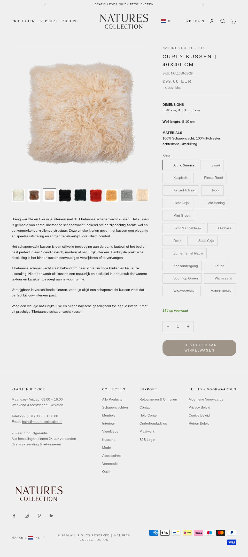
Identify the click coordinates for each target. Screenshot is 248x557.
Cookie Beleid (199, 415)
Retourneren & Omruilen (158, 399)
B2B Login (194, 21)
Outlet (106, 472)
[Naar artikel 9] (142, 195)
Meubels (108, 415)
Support (48, 21)
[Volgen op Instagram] (26, 515)
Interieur (108, 423)
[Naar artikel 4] (65, 195)
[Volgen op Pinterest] (39, 515)
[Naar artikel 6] (96, 195)
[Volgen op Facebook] (14, 515)
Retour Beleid (199, 423)
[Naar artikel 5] (80, 195)
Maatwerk (147, 431)
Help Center (149, 415)
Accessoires (111, 456)
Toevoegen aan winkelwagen (199, 347)
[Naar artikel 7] (111, 195)
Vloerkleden (111, 431)
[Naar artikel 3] (49, 195)
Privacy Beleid (199, 407)
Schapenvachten (115, 407)
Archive (70, 21)
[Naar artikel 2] (34, 195)
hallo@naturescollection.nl (42, 422)
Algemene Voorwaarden (207, 399)
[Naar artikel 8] (127, 195)
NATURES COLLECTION (184, 48)
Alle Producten (113, 399)
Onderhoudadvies (153, 423)
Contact (145, 407)
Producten (23, 21)
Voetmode (110, 464)
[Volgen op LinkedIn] (51, 515)
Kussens (108, 440)
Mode (106, 448)
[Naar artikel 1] (18, 195)
